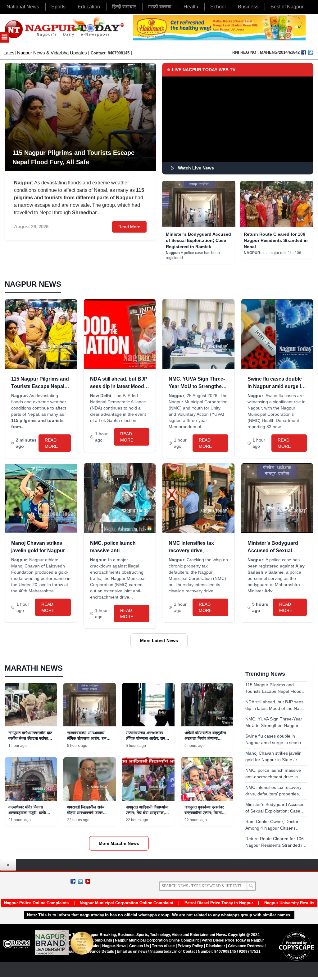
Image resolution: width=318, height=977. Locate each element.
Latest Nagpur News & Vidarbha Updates (45, 52)
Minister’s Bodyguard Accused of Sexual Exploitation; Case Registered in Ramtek (198, 240)
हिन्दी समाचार (124, 6)
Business (248, 6)
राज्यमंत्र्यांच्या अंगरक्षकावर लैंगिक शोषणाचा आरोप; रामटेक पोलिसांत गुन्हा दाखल (89, 738)
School (218, 6)
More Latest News (159, 640)
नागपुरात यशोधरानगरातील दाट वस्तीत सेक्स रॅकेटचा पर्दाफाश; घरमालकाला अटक (30, 738)
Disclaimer (216, 946)
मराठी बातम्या (159, 6)
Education (89, 6)
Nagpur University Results (289, 903)
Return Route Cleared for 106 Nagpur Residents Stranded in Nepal (276, 240)
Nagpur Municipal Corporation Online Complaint (126, 903)
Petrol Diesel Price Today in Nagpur (218, 903)
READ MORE (51, 443)
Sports (58, 6)
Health (191, 6)
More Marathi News (119, 843)
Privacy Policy (190, 946)
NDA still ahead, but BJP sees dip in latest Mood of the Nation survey (119, 386)
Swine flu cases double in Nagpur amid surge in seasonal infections (276, 386)
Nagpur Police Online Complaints (36, 903)
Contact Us (139, 946)
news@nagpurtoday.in (157, 951)
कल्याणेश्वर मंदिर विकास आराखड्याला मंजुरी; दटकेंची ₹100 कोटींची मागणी (29, 813)
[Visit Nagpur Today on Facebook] (303, 52)
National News (23, 6)
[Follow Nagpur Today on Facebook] (72, 881)
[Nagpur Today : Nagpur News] (65, 29)
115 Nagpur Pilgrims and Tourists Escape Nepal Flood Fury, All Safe (40, 386)
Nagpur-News (114, 946)
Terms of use (163, 946)
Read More (129, 226)
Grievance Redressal (247, 946)
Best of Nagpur (286, 6)
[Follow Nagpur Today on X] (80, 881)
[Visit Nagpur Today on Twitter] (310, 52)
